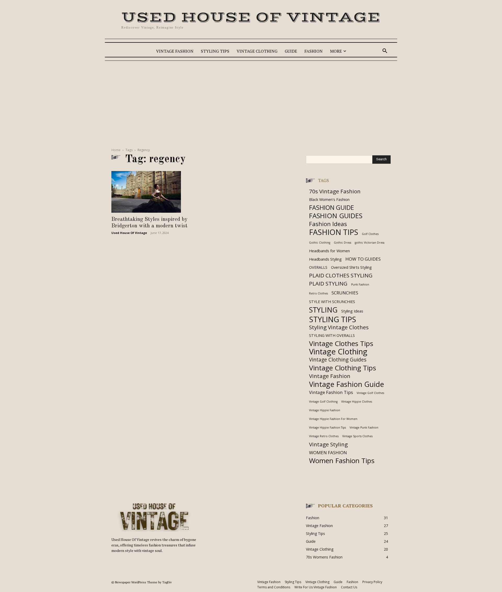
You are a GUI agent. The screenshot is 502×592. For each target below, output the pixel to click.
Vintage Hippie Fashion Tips (327, 427)
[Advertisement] (251, 102)
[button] (385, 51)
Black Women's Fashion (329, 199)
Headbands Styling (325, 259)
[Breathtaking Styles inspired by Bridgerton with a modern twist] (153, 192)
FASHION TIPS (333, 232)
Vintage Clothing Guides (337, 360)
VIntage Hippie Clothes (356, 401)
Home (116, 150)
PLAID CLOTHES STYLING (341, 275)
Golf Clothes (370, 234)
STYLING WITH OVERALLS (332, 335)
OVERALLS (318, 267)
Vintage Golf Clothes (370, 393)
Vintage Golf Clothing (323, 401)
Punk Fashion (360, 284)
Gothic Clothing (319, 242)
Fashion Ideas (328, 224)
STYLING (323, 310)
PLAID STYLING (328, 283)
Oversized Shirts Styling (351, 267)
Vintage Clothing (338, 351)
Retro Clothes (318, 293)
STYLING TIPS (332, 319)
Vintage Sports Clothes (357, 436)
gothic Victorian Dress (369, 242)
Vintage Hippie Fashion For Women (333, 419)
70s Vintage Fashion (335, 191)
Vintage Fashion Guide (346, 384)
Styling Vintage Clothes (339, 327)
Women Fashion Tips (341, 460)
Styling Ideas (352, 311)
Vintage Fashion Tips (331, 392)
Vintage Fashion (329, 376)
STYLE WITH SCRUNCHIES (332, 301)
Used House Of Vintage (129, 233)
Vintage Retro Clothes (324, 436)
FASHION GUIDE (331, 207)
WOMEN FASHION (328, 452)
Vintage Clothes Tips (341, 343)
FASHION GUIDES (335, 215)
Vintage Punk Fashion (364, 427)
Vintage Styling (328, 444)
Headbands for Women (329, 250)
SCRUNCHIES (345, 292)
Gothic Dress (342, 242)
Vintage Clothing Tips (342, 368)
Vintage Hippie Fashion (324, 410)
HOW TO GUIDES (363, 259)
